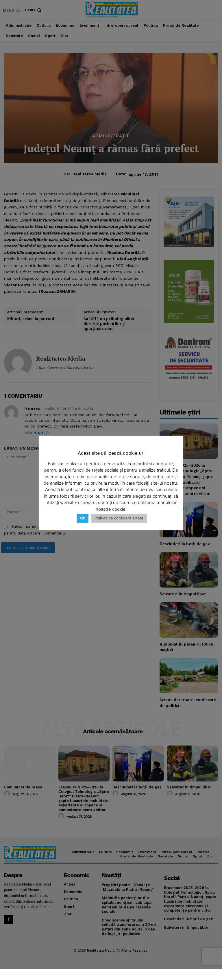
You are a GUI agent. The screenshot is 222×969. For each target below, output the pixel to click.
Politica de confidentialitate (119, 518)
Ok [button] (82, 518)
